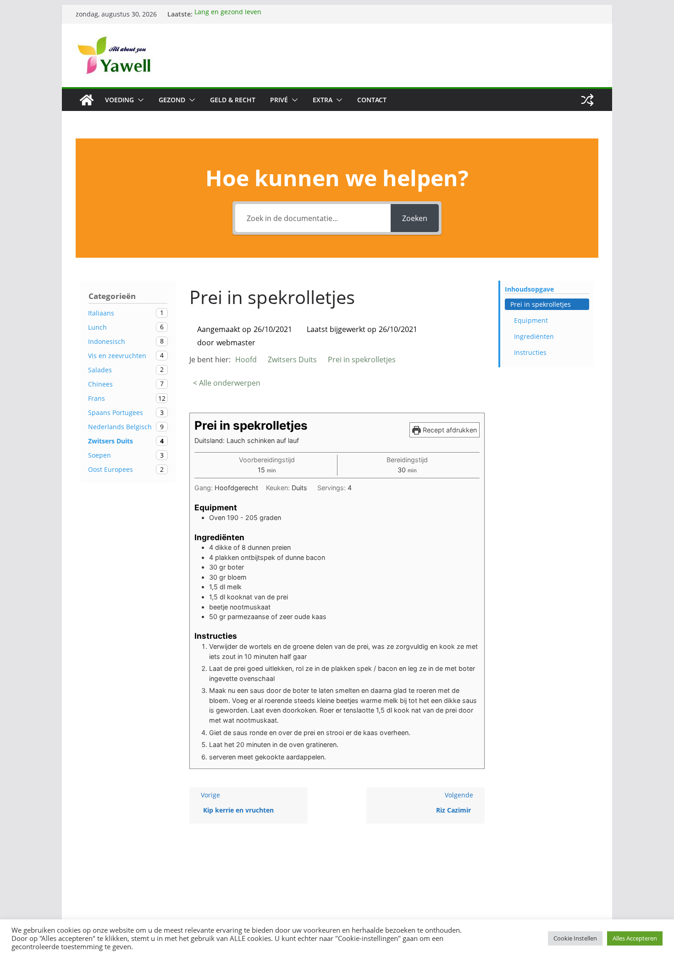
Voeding (119, 99)
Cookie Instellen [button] (575, 938)
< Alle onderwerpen (226, 383)
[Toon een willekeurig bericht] (587, 100)
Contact (372, 99)
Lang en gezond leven (227, 14)
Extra (322, 99)
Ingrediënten (534, 336)
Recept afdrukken (449, 430)
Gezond (172, 99)
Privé (279, 99)
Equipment (531, 320)
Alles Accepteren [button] (635, 938)
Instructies (530, 352)
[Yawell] (87, 100)
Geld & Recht (232, 99)
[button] (139, 100)
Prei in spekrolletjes (540, 304)
